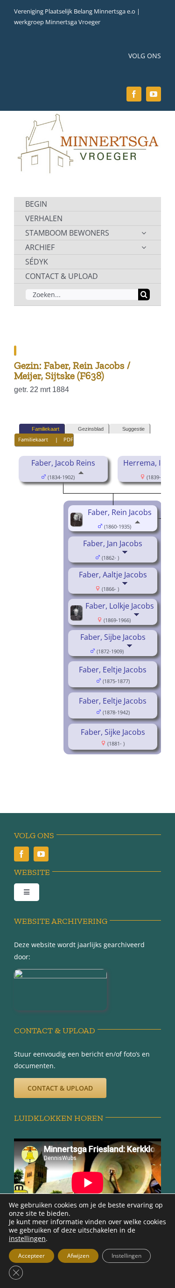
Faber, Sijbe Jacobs (113, 637)
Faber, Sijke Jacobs (113, 732)
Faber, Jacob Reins (63, 463)
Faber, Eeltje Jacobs (113, 669)
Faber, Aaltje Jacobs (113, 574)
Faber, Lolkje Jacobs (119, 606)
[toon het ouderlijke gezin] (81, 476)
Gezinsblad (91, 429)
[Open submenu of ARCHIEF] (143, 247)
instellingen (27, 1238)
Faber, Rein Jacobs (120, 512)
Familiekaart (45, 429)
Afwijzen (78, 1256)
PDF (68, 439)
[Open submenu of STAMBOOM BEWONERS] (143, 233)
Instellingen (126, 1256)
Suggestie (133, 429)
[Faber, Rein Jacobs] (77, 519)
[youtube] (153, 94)
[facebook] (133, 94)
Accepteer (31, 1256)
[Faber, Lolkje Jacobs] (77, 612)
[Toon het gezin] (126, 557)
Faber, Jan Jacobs (112, 543)
